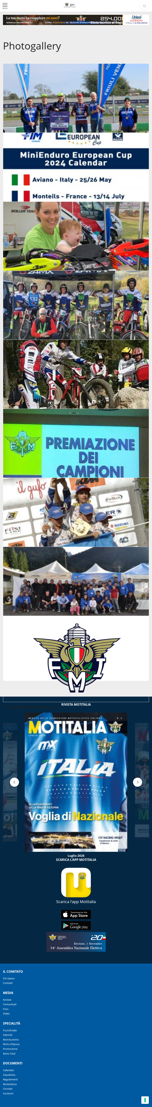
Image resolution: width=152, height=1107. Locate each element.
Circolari (7, 1088)
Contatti (8, 983)
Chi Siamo (9, 978)
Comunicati (9, 1004)
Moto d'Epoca (11, 1044)
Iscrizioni (8, 1093)
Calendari (8, 1070)
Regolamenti (10, 1079)
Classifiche (9, 1075)
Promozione (10, 1049)
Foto (6, 1009)
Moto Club (9, 1053)
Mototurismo (11, 1039)
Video (6, 1013)
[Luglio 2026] (76, 782)
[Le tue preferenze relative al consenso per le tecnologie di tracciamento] (145, 1100)
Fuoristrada (10, 1030)
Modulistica (10, 1084)
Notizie (7, 999)
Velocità (7, 1035)
